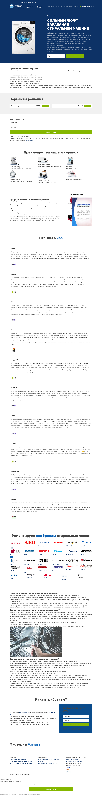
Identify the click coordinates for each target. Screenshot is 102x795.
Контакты (75, 6)
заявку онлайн (24, 712)
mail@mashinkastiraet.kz (74, 761)
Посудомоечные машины (30, 6)
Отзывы (70, 6)
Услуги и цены (59, 6)
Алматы (34, 2)
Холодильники (51, 6)
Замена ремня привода (61, 106)
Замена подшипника (17, 106)
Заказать (45, 106)
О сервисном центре (45, 759)
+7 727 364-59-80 (72, 759)
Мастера (66, 6)
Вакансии (56, 759)
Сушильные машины (39, 6)
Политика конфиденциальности (48, 763)
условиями (29, 140)
